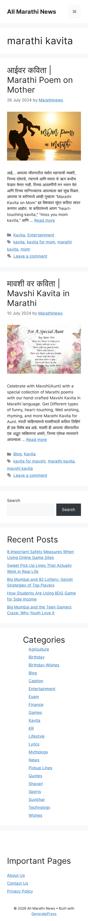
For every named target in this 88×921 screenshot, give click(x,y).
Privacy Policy (20, 891)
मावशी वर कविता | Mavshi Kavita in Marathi (38, 293)
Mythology (38, 752)
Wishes (35, 815)
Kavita (19, 235)
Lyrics (34, 744)
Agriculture (39, 649)
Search (13, 500)
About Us (16, 875)
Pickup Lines (40, 768)
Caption (36, 681)
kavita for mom (41, 242)
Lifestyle (37, 736)
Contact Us (17, 883)
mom (25, 249)
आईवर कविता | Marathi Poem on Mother (40, 79)
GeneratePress (44, 913)
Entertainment (40, 235)
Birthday (37, 657)
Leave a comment (30, 256)
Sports (35, 791)
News (34, 760)
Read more (44, 220)
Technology (39, 807)
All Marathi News (31, 11)
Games (35, 712)
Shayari (36, 783)
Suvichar (37, 799)
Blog (17, 454)
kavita (19, 242)
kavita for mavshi (29, 461)
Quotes (35, 775)
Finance (36, 704)
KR (31, 728)
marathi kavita (61, 461)
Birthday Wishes (44, 665)
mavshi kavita (20, 468)
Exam (34, 696)
